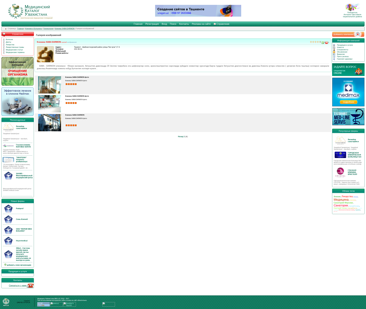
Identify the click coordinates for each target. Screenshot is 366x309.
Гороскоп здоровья (344, 59)
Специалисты (342, 50)
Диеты (8, 42)
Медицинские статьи (14, 50)
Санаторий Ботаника (354, 206)
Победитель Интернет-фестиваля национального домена (352, 15)
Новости (340, 47)
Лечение (337, 197)
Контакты (184, 24)
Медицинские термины (15, 52)
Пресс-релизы (343, 57)
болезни (356, 197)
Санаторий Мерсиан (343, 203)
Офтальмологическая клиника (347, 210)
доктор (335, 211)
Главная (138, 24)
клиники (352, 200)
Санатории (341, 205)
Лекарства (10, 45)
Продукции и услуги (345, 45)
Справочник (222, 24)
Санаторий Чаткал (340, 208)
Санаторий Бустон (352, 208)
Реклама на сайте (201, 24)
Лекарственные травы (15, 47)
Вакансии (341, 54)
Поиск (173, 24)
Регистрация (152, 24)
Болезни (9, 39)
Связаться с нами (17, 285)
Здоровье (357, 210)
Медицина (341, 199)
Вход (164, 24)
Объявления (342, 52)
